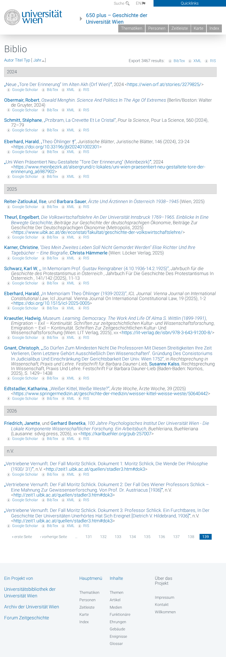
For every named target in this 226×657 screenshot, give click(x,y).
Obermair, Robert (21, 100)
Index (214, 28)
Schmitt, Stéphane (23, 120)
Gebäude (117, 629)
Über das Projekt (163, 581)
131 (88, 536)
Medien (116, 607)
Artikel (115, 600)
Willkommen (165, 612)
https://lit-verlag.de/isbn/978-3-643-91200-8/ (167, 332)
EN (138, 3)
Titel (19, 60)
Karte (198, 28)
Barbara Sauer (71, 201)
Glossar (116, 643)
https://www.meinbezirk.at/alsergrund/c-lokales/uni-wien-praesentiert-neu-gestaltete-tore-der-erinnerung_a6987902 (108, 169)
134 (132, 536)
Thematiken (131, 28)
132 (103, 536)
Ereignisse (118, 636)
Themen (116, 592)
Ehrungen (118, 622)
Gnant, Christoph (21, 348)
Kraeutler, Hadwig (22, 318)
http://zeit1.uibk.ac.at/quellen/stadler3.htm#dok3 (95, 469)
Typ (27, 60)
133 (118, 536)
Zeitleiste (179, 28)
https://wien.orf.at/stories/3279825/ (164, 84)
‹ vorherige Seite (53, 536)
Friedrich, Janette (22, 423)
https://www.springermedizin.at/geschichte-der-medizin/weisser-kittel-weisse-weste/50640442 (111, 393)
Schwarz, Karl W (20, 268)
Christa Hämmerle (88, 253)
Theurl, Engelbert (21, 217)
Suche (119, 3)
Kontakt (162, 604)
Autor (9, 60)
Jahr (37, 60)
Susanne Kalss (164, 364)
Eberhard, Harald (21, 141)
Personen (156, 28)
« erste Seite (22, 536)
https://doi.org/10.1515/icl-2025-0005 (52, 303)
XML (197, 61)
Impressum (164, 597)
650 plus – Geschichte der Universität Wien (116, 18)
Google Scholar (25, 89)
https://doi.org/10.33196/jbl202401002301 (56, 146)
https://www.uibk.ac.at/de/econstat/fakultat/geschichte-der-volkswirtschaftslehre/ (98, 232)
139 (205, 536)
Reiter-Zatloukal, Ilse (25, 201)
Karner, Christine (21, 247)
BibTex (179, 61)
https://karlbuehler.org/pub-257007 (116, 433)
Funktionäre (120, 614)
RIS (213, 61)
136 (161, 536)
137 (176, 536)
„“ (58, 84)
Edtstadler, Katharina (25, 388)
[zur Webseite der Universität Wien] (33, 17)
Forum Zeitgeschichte (26, 617)
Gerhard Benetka (67, 423)
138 (191, 536)
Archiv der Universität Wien (31, 606)
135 (147, 536)
